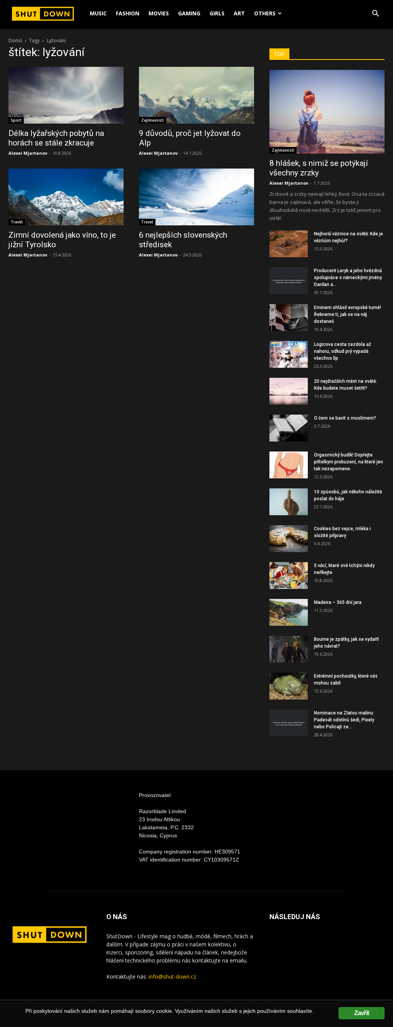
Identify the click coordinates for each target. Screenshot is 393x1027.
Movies (159, 13)
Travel (17, 222)
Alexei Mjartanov (27, 153)
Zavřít (361, 1013)
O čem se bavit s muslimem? (345, 418)
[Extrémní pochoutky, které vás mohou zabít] (288, 686)
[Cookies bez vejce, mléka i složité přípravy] (288, 538)
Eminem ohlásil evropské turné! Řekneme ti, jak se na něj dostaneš (347, 314)
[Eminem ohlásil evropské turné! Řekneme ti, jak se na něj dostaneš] (288, 317)
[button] (375, 14)
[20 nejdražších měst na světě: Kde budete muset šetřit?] (288, 391)
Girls (217, 13)
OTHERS (265, 13)
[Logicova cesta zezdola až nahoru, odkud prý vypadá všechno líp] (288, 354)
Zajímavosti (152, 120)
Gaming (189, 13)
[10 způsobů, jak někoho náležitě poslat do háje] (288, 501)
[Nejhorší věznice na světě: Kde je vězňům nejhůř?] (288, 243)
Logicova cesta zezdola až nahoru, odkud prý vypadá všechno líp (342, 351)
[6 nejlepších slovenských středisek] (196, 197)
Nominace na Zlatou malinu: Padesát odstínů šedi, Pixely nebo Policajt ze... (344, 719)
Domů (15, 40)
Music (98, 13)
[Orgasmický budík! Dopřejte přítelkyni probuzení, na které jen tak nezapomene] (288, 464)
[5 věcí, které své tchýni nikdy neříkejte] (288, 575)
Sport (16, 120)
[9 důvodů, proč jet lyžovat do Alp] (196, 95)
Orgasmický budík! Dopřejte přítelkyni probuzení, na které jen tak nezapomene (348, 461)
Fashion (127, 13)
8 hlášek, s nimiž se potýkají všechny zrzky (318, 168)
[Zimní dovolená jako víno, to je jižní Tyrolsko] (66, 197)
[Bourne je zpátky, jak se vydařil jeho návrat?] (288, 649)
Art (239, 13)
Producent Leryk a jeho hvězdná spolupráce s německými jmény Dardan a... (348, 277)
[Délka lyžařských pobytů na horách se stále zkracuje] (66, 95)
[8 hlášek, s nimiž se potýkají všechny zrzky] (327, 112)
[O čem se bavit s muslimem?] (288, 428)
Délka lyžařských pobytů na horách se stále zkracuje (56, 138)
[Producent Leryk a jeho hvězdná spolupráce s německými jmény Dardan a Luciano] (288, 280)
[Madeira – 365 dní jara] (288, 612)
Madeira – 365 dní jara (338, 602)
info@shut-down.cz (172, 976)
